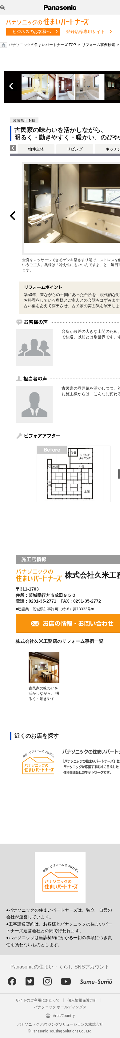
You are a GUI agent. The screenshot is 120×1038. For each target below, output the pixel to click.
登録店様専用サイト (85, 31)
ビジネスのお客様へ (31, 31)
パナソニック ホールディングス (60, 1007)
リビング (75, 149)
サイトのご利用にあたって (37, 1000)
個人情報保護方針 (82, 1000)
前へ (12, 86)
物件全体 (36, 149)
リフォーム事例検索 (98, 45)
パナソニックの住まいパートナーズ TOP (42, 45)
